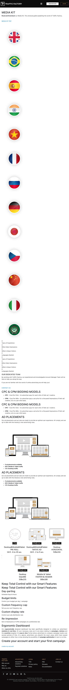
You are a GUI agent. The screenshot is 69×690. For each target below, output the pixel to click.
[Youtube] (14, 674)
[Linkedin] (17, 674)
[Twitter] (7, 674)
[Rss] (24, 674)
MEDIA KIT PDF (6, 21)
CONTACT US (6, 388)
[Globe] (21, 674)
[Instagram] (10, 674)
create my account (8, 646)
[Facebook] (3, 674)
